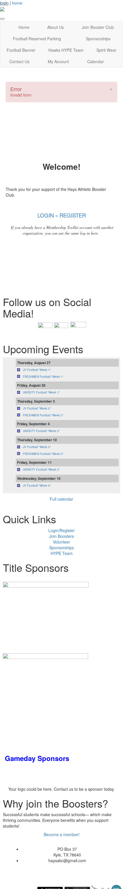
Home (24, 27)
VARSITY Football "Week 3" (41, 470)
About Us (55, 27)
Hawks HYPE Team (66, 50)
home (17, 3)
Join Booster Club (98, 27)
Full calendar (61, 499)
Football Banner (21, 50)
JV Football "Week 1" (37, 370)
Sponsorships (98, 38)
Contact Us (19, 61)
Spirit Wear (106, 50)
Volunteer (61, 542)
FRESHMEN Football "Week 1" (43, 377)
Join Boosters (61, 536)
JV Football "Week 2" (37, 408)
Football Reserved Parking (37, 38)
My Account (58, 61)
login (4, 3)
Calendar (95, 61)
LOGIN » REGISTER (61, 215)
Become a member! (62, 834)
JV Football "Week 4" (37, 486)
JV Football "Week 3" (37, 447)
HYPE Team (62, 553)
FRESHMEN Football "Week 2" (43, 415)
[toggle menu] (2, 19)
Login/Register (61, 530)
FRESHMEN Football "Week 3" (43, 454)
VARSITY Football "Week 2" (41, 431)
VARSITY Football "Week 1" (41, 392)
